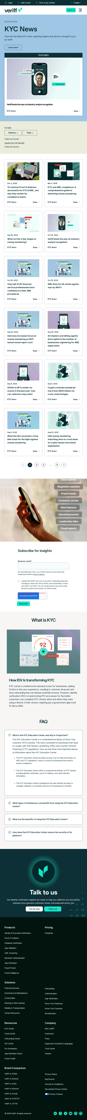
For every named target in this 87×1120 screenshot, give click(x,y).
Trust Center (50, 1048)
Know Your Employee (54, 1003)
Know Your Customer (53, 1008)
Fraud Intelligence (12, 973)
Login (10, 3)
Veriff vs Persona (12, 1089)
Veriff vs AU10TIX (12, 1098)
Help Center (26, 3)
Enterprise (49, 933)
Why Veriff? (49, 1029)
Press (47, 1038)
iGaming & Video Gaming (15, 1003)
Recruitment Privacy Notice (56, 1089)
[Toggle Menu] (80, 10)
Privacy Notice (38, 574)
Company (50, 1023)
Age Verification (51, 998)
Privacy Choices (56, 1094)
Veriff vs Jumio (11, 1084)
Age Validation (10, 948)
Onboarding (49, 988)
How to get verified (47, 3)
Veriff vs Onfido (11, 1074)
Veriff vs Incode (11, 1093)
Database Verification (13, 943)
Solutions (10, 982)
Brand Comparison (15, 1068)
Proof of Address (12, 938)
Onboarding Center (12, 1038)
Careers (48, 1053)
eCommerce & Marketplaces (16, 993)
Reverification (50, 1013)
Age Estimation (11, 963)
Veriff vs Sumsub (11, 1079)
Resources (11, 1023)
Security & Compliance (54, 1084)
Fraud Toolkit (10, 1058)
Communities (10, 998)
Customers (49, 1033)
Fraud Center (10, 1033)
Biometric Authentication (15, 958)
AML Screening (11, 953)
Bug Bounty (50, 1079)
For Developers (11, 1048)
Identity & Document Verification (18, 933)
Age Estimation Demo (13, 1053)
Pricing (49, 927)
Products (10, 927)
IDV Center (9, 1043)
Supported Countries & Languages (59, 1043)
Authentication (51, 993)
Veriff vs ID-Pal (11, 1103)
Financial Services (12, 988)
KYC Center (9, 1029)
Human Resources (12, 1013)
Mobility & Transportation (15, 1008)
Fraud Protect (10, 968)
